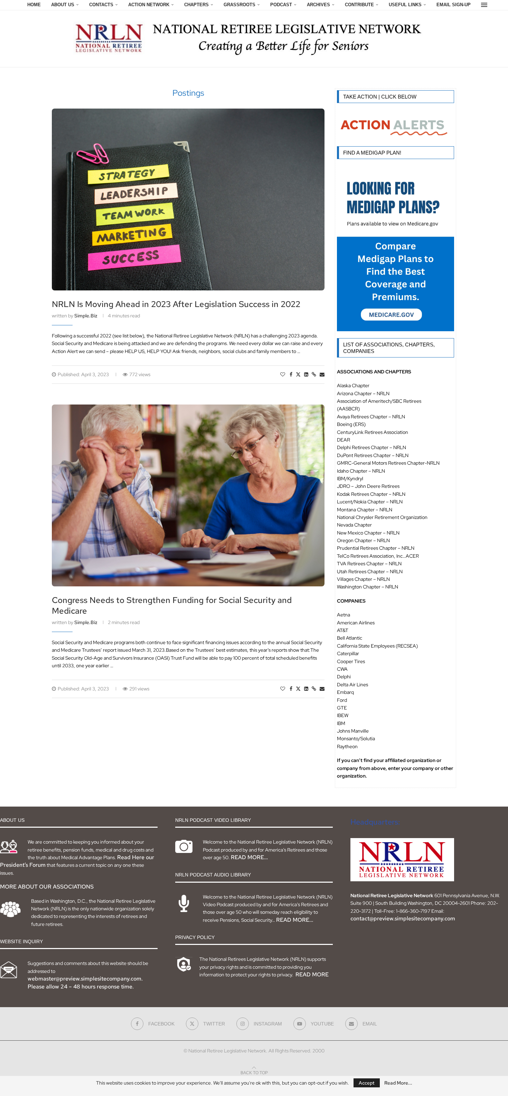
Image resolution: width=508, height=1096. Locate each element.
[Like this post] (282, 374)
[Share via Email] (322, 374)
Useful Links (405, 4)
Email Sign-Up (453, 4)
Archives (318, 4)
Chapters (196, 4)
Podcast (281, 4)
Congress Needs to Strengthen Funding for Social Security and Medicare (172, 605)
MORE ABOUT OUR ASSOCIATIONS (47, 886)
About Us (62, 4)
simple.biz (85, 316)
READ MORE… (249, 857)
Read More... (398, 1082)
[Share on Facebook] (291, 374)
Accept (367, 1083)
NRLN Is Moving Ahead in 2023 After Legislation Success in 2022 (176, 304)
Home (34, 4)
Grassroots (239, 4)
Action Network (148, 4)
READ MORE (312, 974)
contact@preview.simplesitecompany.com (402, 918)
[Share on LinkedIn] (306, 374)
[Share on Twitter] (298, 374)
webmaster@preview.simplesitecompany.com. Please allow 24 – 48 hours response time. (85, 982)
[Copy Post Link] (314, 374)
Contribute (359, 4)
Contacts (101, 4)
